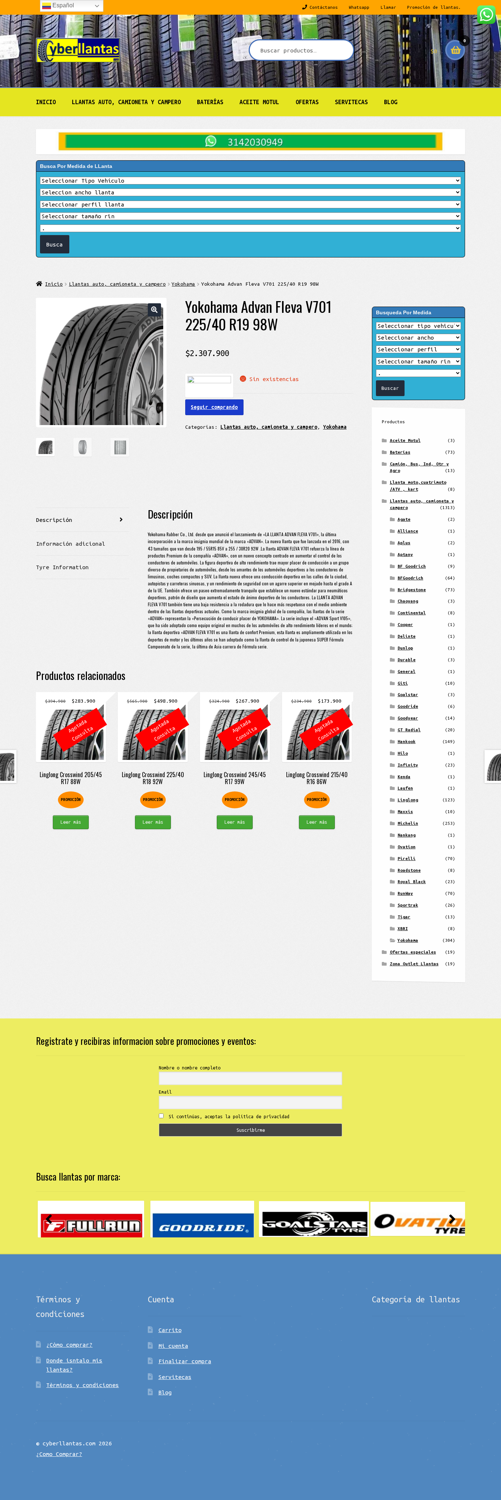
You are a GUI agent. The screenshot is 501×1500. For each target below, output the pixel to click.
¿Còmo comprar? (69, 1344)
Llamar (388, 7)
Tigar (404, 916)
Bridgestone (412, 589)
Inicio (46, 102)
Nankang (407, 835)
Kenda (404, 776)
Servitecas (351, 102)
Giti (403, 683)
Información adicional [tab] (70, 543)
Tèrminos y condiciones (82, 1385)
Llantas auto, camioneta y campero (126, 102)
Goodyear (408, 718)
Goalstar (408, 694)
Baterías (210, 102)
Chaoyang (408, 601)
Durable (407, 659)
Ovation (407, 846)
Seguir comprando (214, 407)
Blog (390, 102)
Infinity (408, 764)
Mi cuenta (173, 1345)
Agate (404, 519)
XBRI (403, 928)
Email (165, 1091)
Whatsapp (359, 7)
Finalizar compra (184, 1361)
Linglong (408, 799)
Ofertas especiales (413, 952)
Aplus (404, 542)
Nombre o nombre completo (189, 1067)
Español (62, 5)
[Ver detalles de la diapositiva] (91, 1219)
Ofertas (307, 102)
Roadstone (409, 870)
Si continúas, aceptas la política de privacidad (227, 1116)
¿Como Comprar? (59, 1453)
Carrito (170, 1330)
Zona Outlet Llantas (414, 963)
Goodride (408, 706)
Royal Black (412, 881)
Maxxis (405, 811)
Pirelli (407, 858)
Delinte (407, 636)
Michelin (408, 823)
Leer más (71, 821)
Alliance (408, 530)
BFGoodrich (410, 577)
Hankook (407, 741)
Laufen (405, 788)
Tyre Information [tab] (62, 567)
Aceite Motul (259, 102)
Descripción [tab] (54, 519)
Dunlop (405, 647)
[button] (154, 309)
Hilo (403, 753)
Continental (412, 612)
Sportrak (408, 905)
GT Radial (409, 729)
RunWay (405, 893)
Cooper (405, 624)
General (407, 671)
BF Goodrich (412, 566)
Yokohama (183, 284)
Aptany (405, 554)
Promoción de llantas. (434, 7)
